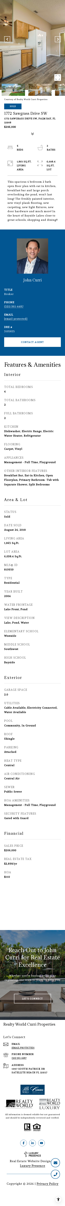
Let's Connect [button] (32, 998)
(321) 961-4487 (14, 306)
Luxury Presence (32, 1165)
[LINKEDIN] (32, 1143)
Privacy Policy (47, 1183)
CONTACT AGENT (32, 342)
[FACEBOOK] (23, 1143)
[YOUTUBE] (41, 1143)
